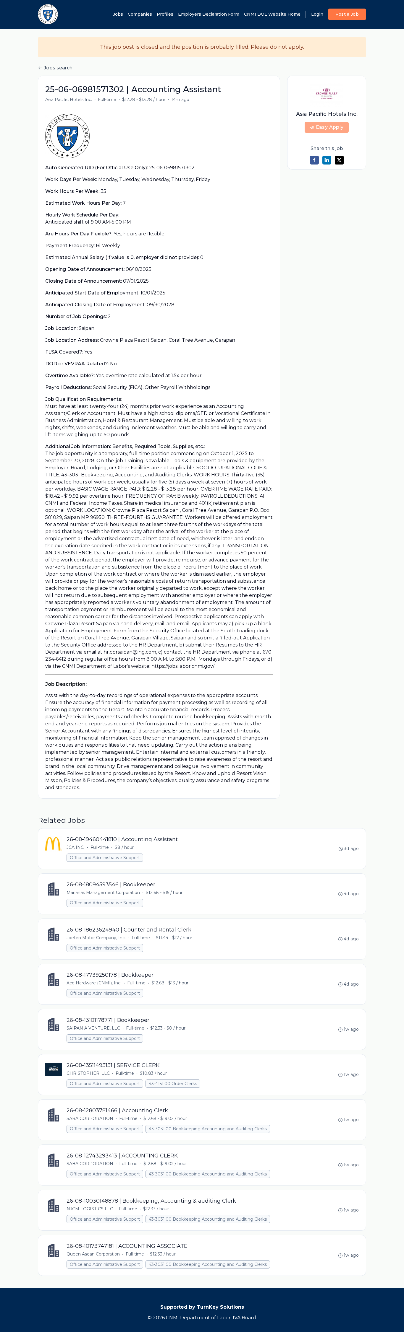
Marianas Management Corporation (103, 892)
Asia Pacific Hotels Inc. (68, 99)
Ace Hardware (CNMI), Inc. (94, 983)
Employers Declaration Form (208, 14)
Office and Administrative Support (105, 857)
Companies (140, 14)
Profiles (165, 14)
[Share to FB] (314, 160)
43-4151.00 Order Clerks (173, 1083)
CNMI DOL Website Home (272, 14)
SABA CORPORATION (90, 1118)
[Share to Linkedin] (326, 160)
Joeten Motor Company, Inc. (96, 937)
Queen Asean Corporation (93, 1254)
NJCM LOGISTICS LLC (90, 1208)
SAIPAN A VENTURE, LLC (93, 1028)
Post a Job (347, 14)
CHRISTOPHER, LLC (88, 1073)
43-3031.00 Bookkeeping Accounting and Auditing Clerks (208, 1128)
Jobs (118, 14)
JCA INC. (76, 847)
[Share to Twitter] (339, 160)
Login (317, 14)
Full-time (107, 99)
